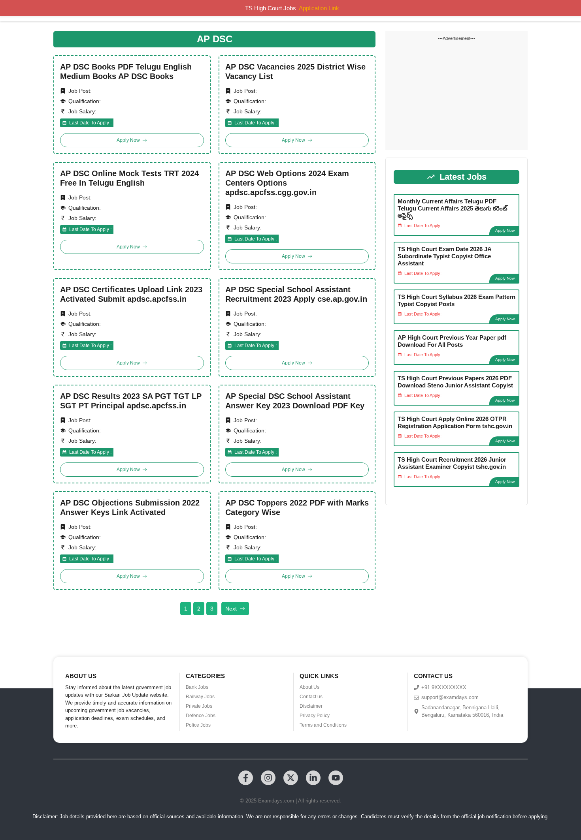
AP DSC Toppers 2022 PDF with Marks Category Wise (297, 507)
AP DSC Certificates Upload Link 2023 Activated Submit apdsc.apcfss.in (131, 294)
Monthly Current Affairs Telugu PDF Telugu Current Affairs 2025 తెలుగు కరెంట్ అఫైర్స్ (452, 208)
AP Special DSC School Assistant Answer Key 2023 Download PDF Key (294, 401)
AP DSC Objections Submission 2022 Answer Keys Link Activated (130, 507)
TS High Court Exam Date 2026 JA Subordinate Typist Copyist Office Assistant (444, 256)
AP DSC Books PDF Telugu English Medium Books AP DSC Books (126, 71)
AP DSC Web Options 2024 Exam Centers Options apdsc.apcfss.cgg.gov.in (287, 183)
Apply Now (505, 230)
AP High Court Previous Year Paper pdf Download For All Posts (452, 341)
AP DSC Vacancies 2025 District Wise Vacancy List (295, 71)
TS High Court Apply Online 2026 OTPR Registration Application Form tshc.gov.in (455, 422)
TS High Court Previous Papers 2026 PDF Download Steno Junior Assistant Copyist (455, 382)
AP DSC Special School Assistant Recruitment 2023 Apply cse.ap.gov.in (296, 294)
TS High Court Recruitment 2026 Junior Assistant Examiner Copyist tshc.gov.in (452, 463)
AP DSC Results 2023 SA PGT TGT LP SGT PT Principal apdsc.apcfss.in (131, 401)
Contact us (311, 696)
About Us (309, 687)
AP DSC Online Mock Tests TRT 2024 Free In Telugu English (129, 178)
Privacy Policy (315, 715)
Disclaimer (311, 706)
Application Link (319, 8)
